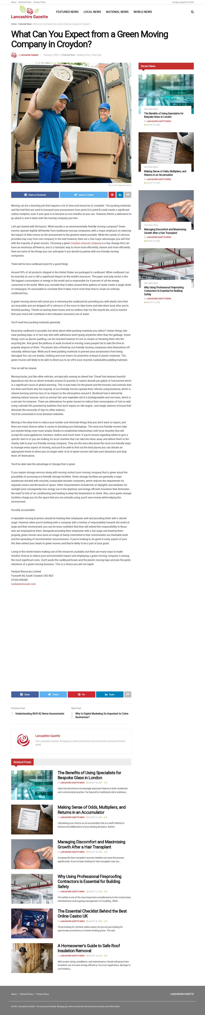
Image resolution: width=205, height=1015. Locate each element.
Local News (92, 12)
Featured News (67, 12)
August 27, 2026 (95, 817)
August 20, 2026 (95, 921)
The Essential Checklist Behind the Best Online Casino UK (92, 913)
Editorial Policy (24, 2)
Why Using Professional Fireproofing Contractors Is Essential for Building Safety (90, 881)
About (13, 2)
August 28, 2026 (95, 782)
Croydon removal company (86, 243)
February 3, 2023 (50, 54)
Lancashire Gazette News (72, 782)
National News (117, 12)
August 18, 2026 (95, 955)
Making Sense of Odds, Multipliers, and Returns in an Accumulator (92, 809)
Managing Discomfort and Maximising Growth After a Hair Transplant (91, 844)
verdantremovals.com (23, 584)
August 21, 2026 (95, 891)
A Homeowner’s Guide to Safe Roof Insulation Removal (89, 948)
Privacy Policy (39, 2)
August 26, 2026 (95, 852)
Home (13, 24)
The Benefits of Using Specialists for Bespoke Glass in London (89, 775)
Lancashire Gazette (29, 54)
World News (143, 12)
